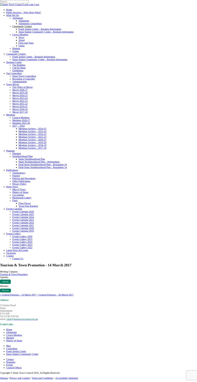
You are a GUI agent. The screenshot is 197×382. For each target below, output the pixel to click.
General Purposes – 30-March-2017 (55, 295)
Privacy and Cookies (20, 378)
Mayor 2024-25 (20, 95)
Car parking (18, 195)
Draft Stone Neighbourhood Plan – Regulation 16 (42, 164)
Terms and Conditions (42, 378)
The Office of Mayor (22, 87)
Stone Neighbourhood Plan (31, 159)
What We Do (12, 15)
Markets (16, 48)
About (21, 40)
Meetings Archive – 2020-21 (32, 139)
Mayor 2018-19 (20, 109)
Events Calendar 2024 (23, 217)
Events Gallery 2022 (22, 247)
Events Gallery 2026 (22, 236)
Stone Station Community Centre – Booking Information (46, 32)
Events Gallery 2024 (22, 242)
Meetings (10, 115)
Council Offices (14, 367)
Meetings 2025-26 (21, 123)
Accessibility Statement (66, 378)
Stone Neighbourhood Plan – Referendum (38, 162)
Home (9, 9)
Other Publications (21, 181)
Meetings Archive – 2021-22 (32, 137)
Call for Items (19, 68)
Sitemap (4, 378)
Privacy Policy (19, 184)
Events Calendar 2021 (23, 225)
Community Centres (16, 54)
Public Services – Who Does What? (23, 12)
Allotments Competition (30, 23)
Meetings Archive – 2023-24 (32, 131)
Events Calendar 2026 (23, 211)
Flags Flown (24, 203)
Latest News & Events (17, 250)
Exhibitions (17, 70)
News (21, 37)
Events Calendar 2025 (23, 214)
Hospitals (10, 362)
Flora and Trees (26, 43)
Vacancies (11, 253)
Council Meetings (21, 117)
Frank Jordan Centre (16, 351)
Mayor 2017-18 (20, 112)
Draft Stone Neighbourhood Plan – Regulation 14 (42, 167)
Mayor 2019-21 (20, 106)
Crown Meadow (20, 34)
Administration (19, 81)
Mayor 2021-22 (20, 103)
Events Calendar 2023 (23, 220)
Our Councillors (14, 73)
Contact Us (17, 258)
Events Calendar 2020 (23, 228)
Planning (10, 150)
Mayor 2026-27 (20, 90)
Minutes (5, 290)
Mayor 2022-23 (20, 101)
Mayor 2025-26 (20, 92)
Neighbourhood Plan (22, 156)
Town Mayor (12, 84)
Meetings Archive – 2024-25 (32, 128)
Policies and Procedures (23, 178)
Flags (15, 200)
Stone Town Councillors (24, 76)
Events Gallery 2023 (22, 244)
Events (9, 365)
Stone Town (12, 186)
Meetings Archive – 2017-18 (32, 148)
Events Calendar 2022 (23, 222)
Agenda (5, 282)
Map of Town (19, 189)
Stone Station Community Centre (22, 354)
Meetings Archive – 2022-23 (32, 134)
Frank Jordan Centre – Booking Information (39, 29)
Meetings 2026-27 (21, 120)
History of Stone (20, 192)
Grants (15, 51)
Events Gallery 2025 (22, 239)
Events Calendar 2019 (23, 231)
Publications (12, 170)
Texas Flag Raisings (28, 206)
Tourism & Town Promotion (14, 274)
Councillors (11, 348)
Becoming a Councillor (23, 79)
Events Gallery (13, 233)
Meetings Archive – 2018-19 (32, 145)
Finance (16, 175)
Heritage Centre (14, 62)
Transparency (18, 173)
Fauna (21, 45)
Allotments (17, 18)
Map (8, 346)
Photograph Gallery (21, 197)
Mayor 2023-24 (20, 98)
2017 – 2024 (18, 126)
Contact (10, 256)
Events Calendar (14, 209)
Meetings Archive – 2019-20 (32, 142)
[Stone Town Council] (19, 4)
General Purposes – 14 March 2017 (18, 295)
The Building (18, 65)
